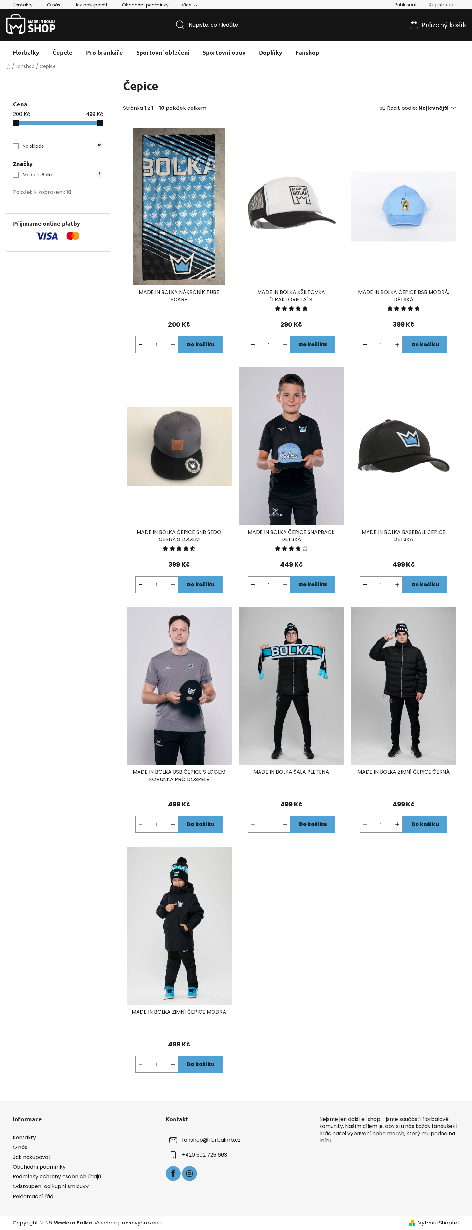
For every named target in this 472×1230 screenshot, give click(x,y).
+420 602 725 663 (204, 1155)
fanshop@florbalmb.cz (211, 1140)
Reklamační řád (33, 1196)
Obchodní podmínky (145, 5)
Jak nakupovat (91, 5)
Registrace (441, 4)
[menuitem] (26, 52)
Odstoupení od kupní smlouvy (51, 1186)
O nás (53, 5)
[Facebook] (173, 1173)
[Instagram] (189, 1173)
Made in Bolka (62, 174)
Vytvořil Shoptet (439, 1222)
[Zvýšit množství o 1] (173, 344)
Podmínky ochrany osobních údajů (57, 1176)
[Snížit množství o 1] (140, 344)
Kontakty (23, 5)
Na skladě (62, 146)
